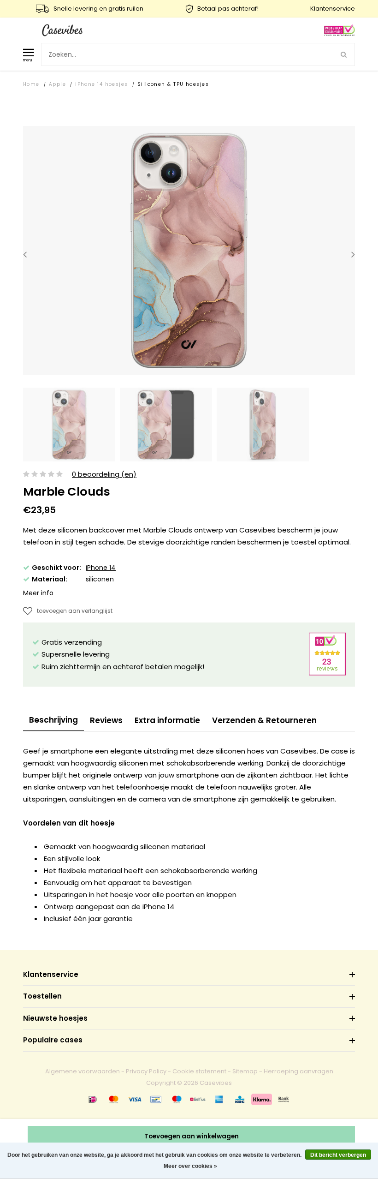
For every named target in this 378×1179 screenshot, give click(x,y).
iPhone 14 (101, 567)
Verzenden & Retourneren (264, 720)
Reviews (106, 720)
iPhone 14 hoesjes (101, 84)
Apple (57, 84)
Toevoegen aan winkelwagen (191, 1136)
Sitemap (245, 1071)
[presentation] (25, 254)
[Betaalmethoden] (92, 1099)
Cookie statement (199, 1071)
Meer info (38, 593)
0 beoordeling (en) (104, 475)
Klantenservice (332, 8)
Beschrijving (53, 719)
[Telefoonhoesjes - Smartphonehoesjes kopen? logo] (62, 30)
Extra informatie (167, 720)
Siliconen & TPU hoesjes (173, 84)
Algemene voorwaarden (82, 1071)
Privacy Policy (146, 1071)
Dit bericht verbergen (338, 1155)
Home (31, 84)
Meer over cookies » (190, 1166)
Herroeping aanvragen (298, 1071)
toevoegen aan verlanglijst (74, 611)
